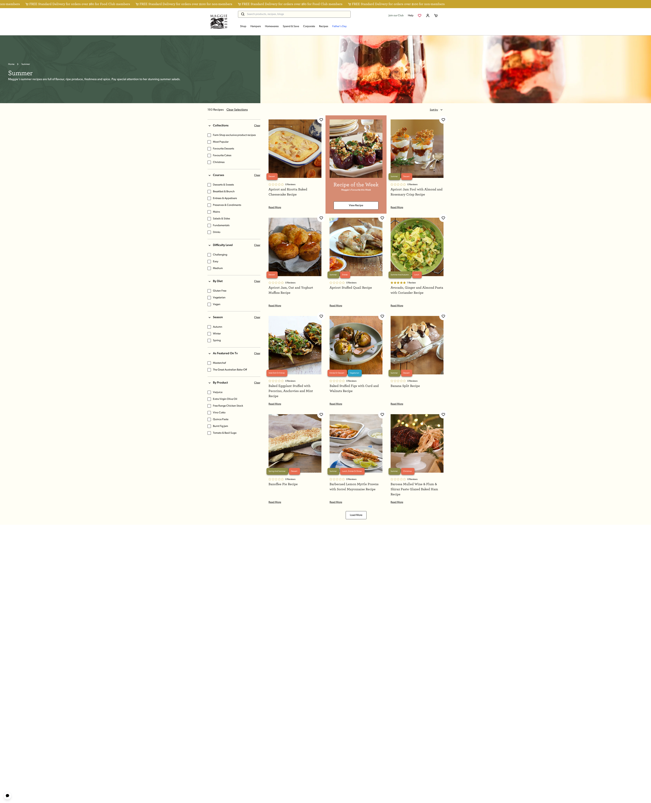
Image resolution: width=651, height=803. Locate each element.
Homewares (272, 26)
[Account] (428, 16)
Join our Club (396, 15)
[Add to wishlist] (321, 120)
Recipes (323, 26)
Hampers (255, 26)
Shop (243, 26)
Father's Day (339, 26)
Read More (275, 207)
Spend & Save (291, 26)
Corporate (309, 26)
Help (410, 15)
